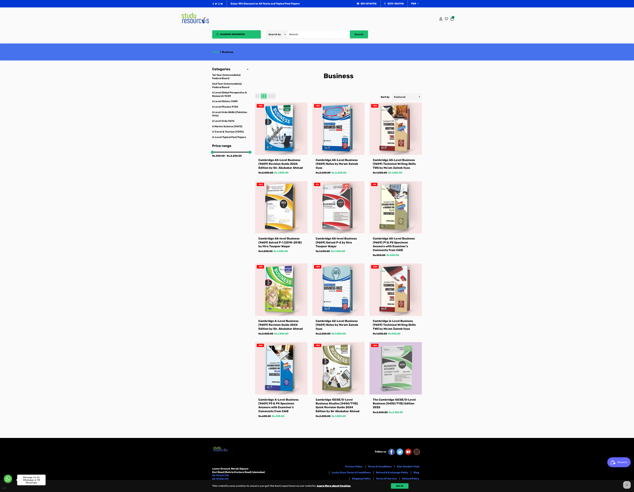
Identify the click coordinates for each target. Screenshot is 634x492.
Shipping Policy (361, 478)
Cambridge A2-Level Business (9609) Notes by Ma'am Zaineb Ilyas (337, 324)
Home (215, 52)
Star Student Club (408, 466)
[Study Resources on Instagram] (416, 451)
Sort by (385, 97)
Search (358, 34)
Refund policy (410, 478)
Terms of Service (386, 478)
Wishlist (446, 19)
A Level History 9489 (225, 101)
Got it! (399, 486)
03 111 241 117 (220, 478)
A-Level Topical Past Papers (229, 137)
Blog (416, 472)
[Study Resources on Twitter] (400, 451)
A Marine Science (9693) (227, 126)
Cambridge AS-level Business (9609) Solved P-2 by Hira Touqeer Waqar (336, 242)
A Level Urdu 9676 (223, 120)
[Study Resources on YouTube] (408, 451)
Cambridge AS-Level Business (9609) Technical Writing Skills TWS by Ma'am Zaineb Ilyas (394, 163)
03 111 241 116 (220, 475)
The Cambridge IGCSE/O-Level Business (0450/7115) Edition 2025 (394, 403)
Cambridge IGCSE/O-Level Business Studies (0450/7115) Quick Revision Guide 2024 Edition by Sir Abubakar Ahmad (337, 405)
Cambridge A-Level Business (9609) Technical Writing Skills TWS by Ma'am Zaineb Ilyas (394, 324)
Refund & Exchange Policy (392, 472)
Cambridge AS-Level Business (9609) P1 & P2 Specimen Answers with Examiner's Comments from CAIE (394, 244)
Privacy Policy (354, 466)
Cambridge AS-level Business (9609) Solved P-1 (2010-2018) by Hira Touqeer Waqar (280, 242)
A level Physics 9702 (225, 106)
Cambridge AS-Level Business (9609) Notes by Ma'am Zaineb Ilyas (337, 163)
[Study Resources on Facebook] (391, 451)
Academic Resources (232, 34)
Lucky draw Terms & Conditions (351, 472)
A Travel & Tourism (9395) (228, 131)
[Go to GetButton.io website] (8, 488)
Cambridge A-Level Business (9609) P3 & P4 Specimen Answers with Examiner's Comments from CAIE (278, 405)
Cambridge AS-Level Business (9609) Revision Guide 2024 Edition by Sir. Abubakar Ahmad (280, 163)
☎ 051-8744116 (366, 3)
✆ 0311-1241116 (394, 3)
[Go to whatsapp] (8, 479)
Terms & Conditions (380, 466)
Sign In (441, 19)
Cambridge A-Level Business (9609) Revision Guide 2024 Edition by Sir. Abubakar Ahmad (280, 324)
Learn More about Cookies (334, 485)
